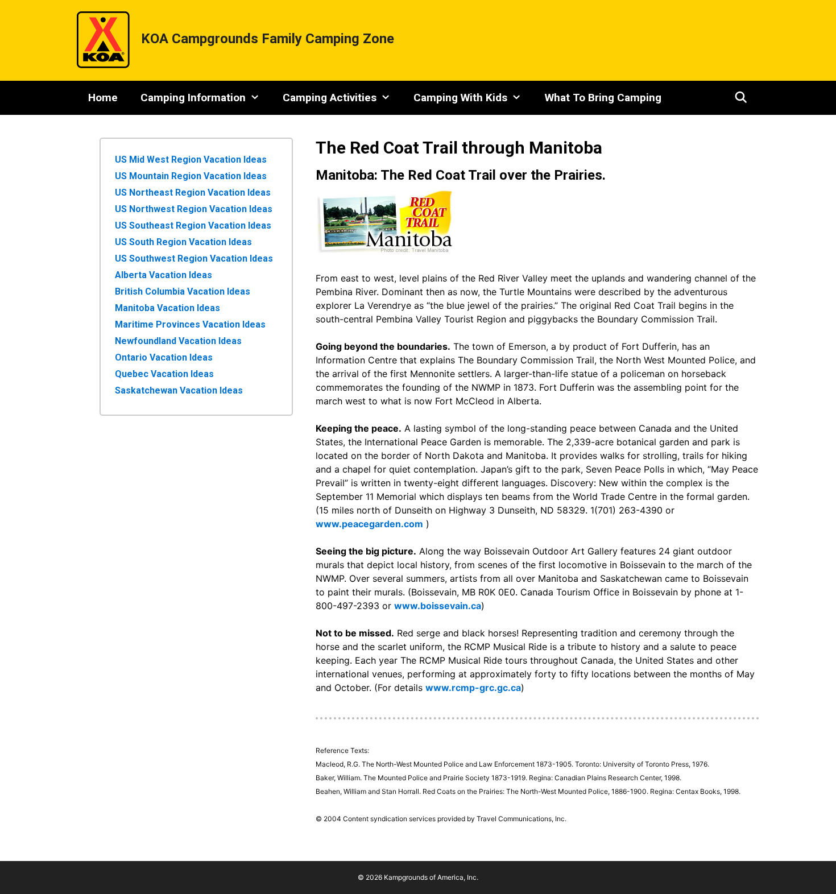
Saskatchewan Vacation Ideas (179, 390)
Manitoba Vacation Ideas (167, 308)
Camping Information (193, 97)
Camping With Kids (460, 97)
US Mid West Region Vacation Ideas (191, 159)
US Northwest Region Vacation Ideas (193, 209)
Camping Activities (329, 97)
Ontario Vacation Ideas (164, 357)
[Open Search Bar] (741, 98)
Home (103, 97)
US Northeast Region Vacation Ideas (193, 192)
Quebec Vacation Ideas (164, 374)
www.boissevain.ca (437, 605)
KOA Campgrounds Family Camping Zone (267, 39)
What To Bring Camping (603, 97)
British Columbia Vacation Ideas (182, 291)
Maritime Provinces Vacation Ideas (190, 324)
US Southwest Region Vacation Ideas (194, 258)
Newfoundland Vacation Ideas (178, 341)
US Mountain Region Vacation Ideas (191, 176)
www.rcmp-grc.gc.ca (473, 687)
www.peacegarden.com (369, 523)
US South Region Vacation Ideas (183, 242)
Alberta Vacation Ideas (163, 275)
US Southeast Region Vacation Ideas (193, 225)
